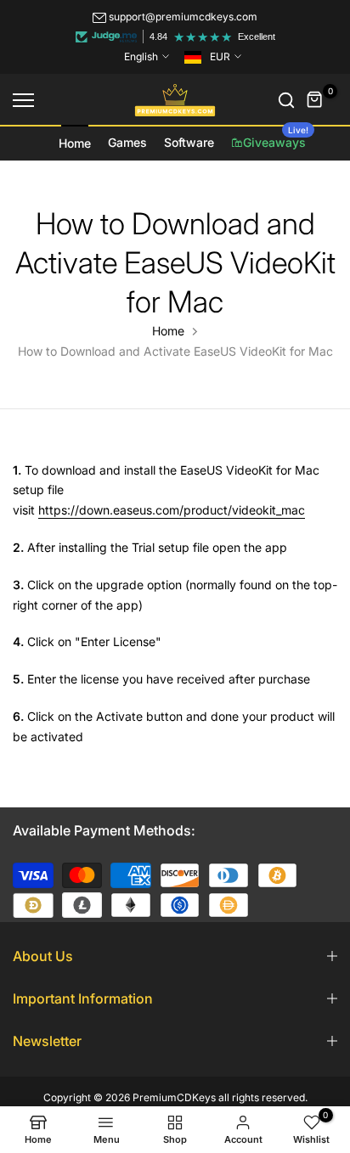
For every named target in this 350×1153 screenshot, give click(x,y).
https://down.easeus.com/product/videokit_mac (171, 510)
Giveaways (275, 137)
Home (75, 143)
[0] (315, 100)
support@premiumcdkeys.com (183, 16)
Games (127, 142)
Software (189, 142)
